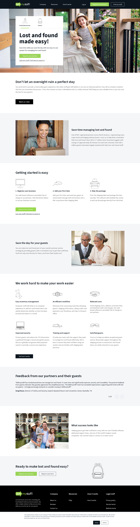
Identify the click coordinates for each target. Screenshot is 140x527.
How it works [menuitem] (67, 4)
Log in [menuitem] (84, 4)
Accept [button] (96, 522)
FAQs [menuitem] (70, 500)
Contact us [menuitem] (53, 508)
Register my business (99, 4)
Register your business (30, 56)
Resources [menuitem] (54, 4)
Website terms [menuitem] (111, 508)
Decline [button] (105, 522)
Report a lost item (48, 474)
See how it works (24, 356)
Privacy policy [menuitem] (110, 500)
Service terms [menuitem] (111, 504)
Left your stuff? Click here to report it (32, 60)
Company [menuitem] (43, 4)
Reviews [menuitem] (53, 504)
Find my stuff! (117, 4)
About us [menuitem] (53, 500)
